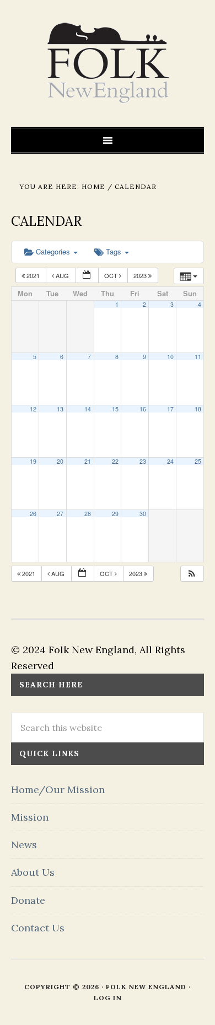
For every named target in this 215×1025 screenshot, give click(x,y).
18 (198, 409)
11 (198, 356)
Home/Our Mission (58, 789)
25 (198, 461)
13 (60, 409)
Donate (28, 900)
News (24, 844)
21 (87, 461)
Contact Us (37, 927)
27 (60, 513)
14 (87, 409)
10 (170, 356)
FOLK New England (108, 63)
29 (115, 513)
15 (115, 409)
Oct (111, 275)
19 (33, 461)
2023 (140, 275)
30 (142, 513)
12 (33, 409)
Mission (30, 817)
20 (60, 461)
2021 (33, 275)
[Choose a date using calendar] (87, 276)
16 (142, 409)
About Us (33, 872)
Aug (62, 275)
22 (115, 461)
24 (170, 461)
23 (142, 461)
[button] (192, 573)
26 (33, 513)
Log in (108, 998)
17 (170, 409)
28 (87, 513)
